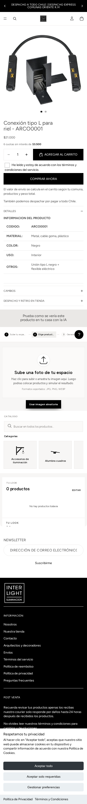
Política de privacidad (18, 674)
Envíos (8, 652)
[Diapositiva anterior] (5, 6)
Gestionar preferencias (43, 787)
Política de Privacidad (18, 799)
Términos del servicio (18, 659)
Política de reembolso (18, 666)
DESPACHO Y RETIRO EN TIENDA (24, 300)
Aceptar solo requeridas (43, 776)
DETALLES (10, 211)
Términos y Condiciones (51, 799)
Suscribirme (43, 563)
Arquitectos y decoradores (22, 645)
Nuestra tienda (14, 631)
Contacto (10, 638)
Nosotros (10, 624)
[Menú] (5, 19)
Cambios (9, 290)
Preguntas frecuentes (19, 680)
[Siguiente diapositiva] (82, 6)
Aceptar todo (44, 766)
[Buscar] (15, 18)
